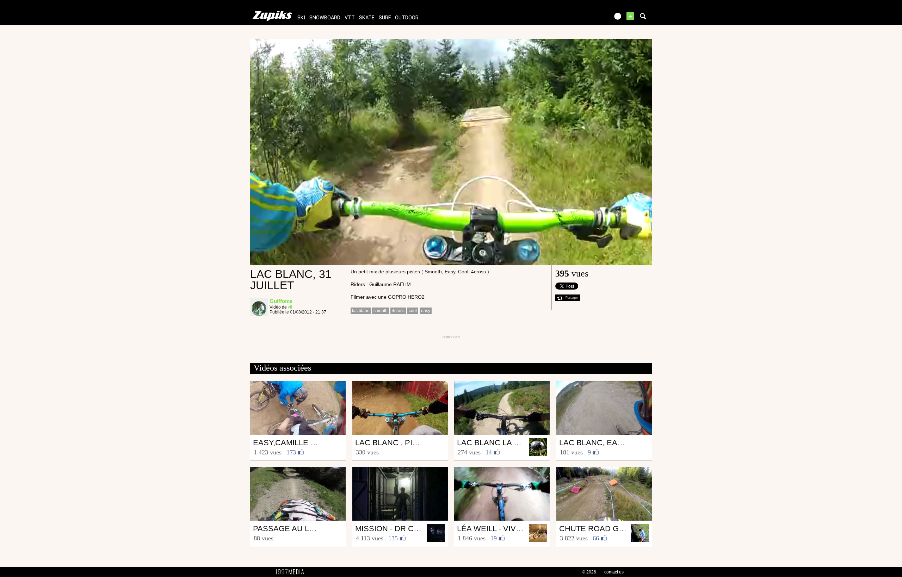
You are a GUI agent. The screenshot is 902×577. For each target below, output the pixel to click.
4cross (398, 310)
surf (385, 18)
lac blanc (360, 310)
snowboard (324, 18)
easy (425, 310)
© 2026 (589, 572)
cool (413, 310)
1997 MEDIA (292, 572)
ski (301, 18)
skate (367, 18)
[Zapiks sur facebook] (589, 18)
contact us (614, 572)
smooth (380, 310)
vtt (350, 18)
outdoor (407, 18)
